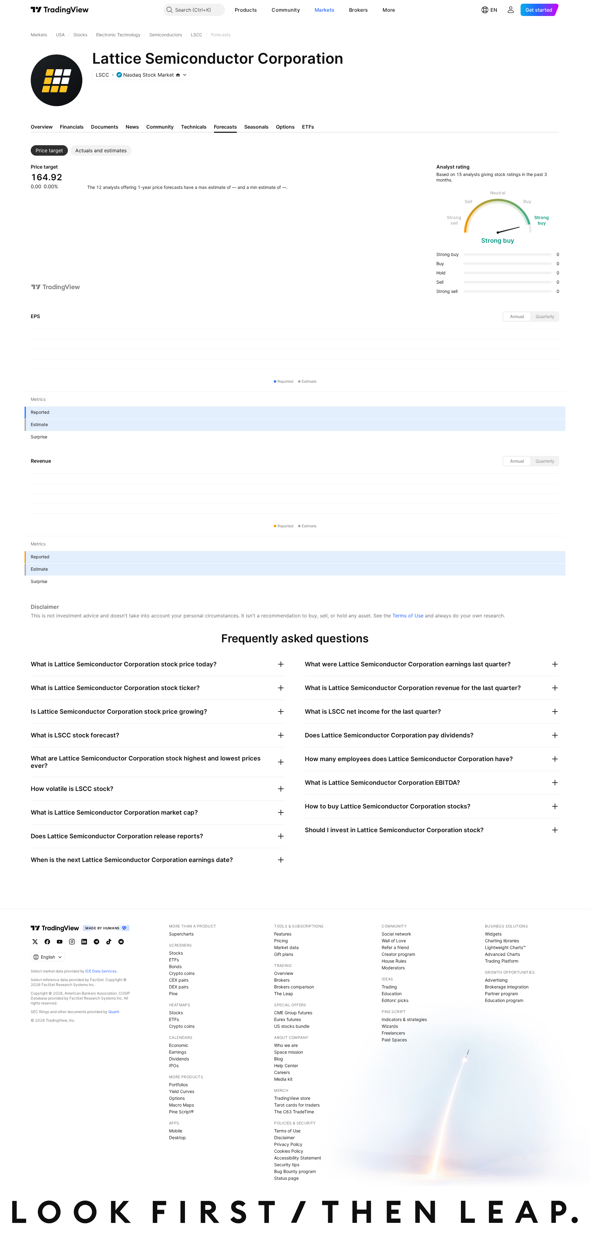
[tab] (49, 150)
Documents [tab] (104, 127)
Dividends (179, 1058)
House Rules (394, 961)
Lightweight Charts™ (505, 947)
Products (246, 10)
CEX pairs (178, 980)
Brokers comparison (294, 986)
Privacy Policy (288, 1144)
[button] (261, 10)
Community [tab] (160, 127)
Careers (282, 1072)
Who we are (286, 1045)
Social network (396, 933)
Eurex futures (287, 1019)
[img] (178, 75)
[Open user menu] (511, 10)
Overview (283, 973)
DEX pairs (178, 986)
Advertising (496, 980)
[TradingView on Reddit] (121, 941)
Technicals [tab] (193, 127)
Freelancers (393, 1032)
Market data (286, 947)
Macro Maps (181, 1104)
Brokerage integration (507, 986)
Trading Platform (501, 961)
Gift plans (283, 954)
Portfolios (178, 1084)
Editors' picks (395, 1000)
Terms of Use (407, 616)
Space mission (288, 1052)
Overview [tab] (42, 127)
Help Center (286, 1065)
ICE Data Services (100, 971)
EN (493, 10)
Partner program (501, 993)
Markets (324, 10)
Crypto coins (182, 973)
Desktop (177, 1137)
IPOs (174, 1065)
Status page (286, 1178)
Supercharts (181, 933)
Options (177, 1098)
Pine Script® (181, 1111)
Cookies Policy (288, 1151)
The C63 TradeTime (294, 1111)
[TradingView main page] (60, 10)
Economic (178, 1045)
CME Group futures (293, 1012)
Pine (173, 993)
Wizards (390, 1026)
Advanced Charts (502, 954)
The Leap (283, 993)
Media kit (283, 1079)
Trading (389, 986)
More (389, 10)
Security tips (286, 1164)
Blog (278, 1058)
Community (286, 10)
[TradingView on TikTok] (108, 941)
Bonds (175, 966)
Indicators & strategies (404, 1019)
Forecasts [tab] (225, 127)
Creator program (398, 954)
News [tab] (132, 127)
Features (282, 933)
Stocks (176, 953)
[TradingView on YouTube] (59, 941)
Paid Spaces (394, 1039)
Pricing (281, 940)
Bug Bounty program (295, 1171)
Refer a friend (395, 947)
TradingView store (292, 1098)
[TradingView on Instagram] (72, 941)
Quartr (113, 1011)
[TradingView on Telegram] (96, 941)
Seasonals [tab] (256, 127)
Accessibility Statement (297, 1157)
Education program (504, 1000)
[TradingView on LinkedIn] (84, 941)
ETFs (174, 959)
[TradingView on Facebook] (47, 941)
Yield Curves (181, 1091)
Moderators (393, 967)
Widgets (493, 933)
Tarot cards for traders (297, 1104)
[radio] (516, 316)
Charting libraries (502, 940)
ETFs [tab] (308, 127)
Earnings (177, 1052)
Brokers (358, 10)
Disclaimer (284, 1137)
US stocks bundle (291, 1026)
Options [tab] (285, 127)
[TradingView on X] (35, 941)
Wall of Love (394, 940)
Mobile (175, 1130)
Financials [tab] (72, 127)
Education (392, 993)
